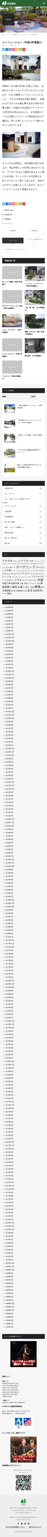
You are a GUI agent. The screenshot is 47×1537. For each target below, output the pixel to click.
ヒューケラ (27, 577)
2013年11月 (9, 1105)
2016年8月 (9, 994)
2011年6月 (9, 1202)
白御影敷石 (20, 591)
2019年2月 (9, 893)
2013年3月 (9, 1132)
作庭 (40, 580)
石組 (25, 591)
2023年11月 (9, 715)
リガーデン (32, 580)
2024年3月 (9, 701)
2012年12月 (9, 1142)
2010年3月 (9, 1253)
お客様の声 (22, 488)
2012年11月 (9, 1145)
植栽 (38, 586)
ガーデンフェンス (16, 571)
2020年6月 (9, 839)
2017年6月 (9, 960)
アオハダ (16, 561)
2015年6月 (9, 1041)
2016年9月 (9, 991)
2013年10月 (9, 1108)
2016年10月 (9, 987)
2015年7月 (9, 1038)
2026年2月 (9, 627)
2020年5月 (9, 843)
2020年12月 (9, 819)
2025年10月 (9, 641)
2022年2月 (9, 775)
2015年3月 (9, 1051)
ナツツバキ (6, 577)
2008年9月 (9, 1313)
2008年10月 (9, 1310)
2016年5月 (9, 1004)
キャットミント (28, 571)
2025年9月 (9, 644)
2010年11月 (9, 1226)
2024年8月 (9, 685)
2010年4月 (9, 1250)
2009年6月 (9, 1283)
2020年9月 (9, 829)
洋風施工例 (12, 45)
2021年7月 (9, 799)
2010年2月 (9, 1256)
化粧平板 (15, 583)
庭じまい (25, 587)
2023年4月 (9, 738)
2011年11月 (9, 1186)
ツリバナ (34, 574)
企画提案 (22, 511)
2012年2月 (9, 1176)
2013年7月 (9, 1118)
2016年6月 (9, 1001)
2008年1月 (9, 1324)
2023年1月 (9, 745)
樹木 (42, 587)
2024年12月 (9, 671)
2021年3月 (9, 812)
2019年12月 (9, 859)
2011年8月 (9, 1196)
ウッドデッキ (9, 563)
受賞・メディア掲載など (22, 527)
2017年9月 (9, 950)
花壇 (35, 591)
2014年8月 (9, 1075)
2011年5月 (9, 1206)
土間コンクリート (30, 583)
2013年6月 (9, 1122)
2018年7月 (9, 917)
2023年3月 (9, 742)
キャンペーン (22, 494)
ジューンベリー (20, 573)
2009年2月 (9, 1297)
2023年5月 (9, 735)
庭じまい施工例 (22, 538)
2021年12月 (9, 782)
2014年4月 (9, 1088)
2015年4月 (9, 1048)
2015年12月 (9, 1021)
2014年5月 (9, 1085)
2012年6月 (9, 1162)
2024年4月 (9, 698)
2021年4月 (9, 809)
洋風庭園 (7, 219)
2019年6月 (9, 880)
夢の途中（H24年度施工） (34, 356)
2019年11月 (9, 863)
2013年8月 (9, 1115)
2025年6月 (9, 654)
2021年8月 (9, 796)
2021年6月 (9, 802)
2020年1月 (9, 856)
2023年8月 (9, 725)
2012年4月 (9, 1169)
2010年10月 (9, 1229)
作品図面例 (22, 517)
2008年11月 (9, 1307)
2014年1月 (9, 1098)
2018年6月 (9, 920)
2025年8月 (9, 648)
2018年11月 (9, 903)
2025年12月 (9, 634)
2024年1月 (9, 708)
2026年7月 (9, 611)
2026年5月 (9, 617)
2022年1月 (9, 779)
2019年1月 (9, 896)
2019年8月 (9, 873)
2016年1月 (9, 1018)
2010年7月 (9, 1239)
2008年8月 (9, 1317)
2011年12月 (9, 1182)
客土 (38, 583)
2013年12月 (9, 1102)
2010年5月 (9, 1246)
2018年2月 (9, 933)
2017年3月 (9, 970)
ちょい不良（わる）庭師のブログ (17, 499)
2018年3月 (9, 930)
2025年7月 (9, 651)
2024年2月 (9, 705)
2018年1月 (9, 937)
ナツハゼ (15, 577)
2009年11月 (9, 1266)
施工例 (22, 543)
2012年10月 (9, 1149)
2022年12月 (9, 748)
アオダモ (7, 560)
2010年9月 (9, 1233)
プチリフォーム (22, 506)
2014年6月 (9, 1081)
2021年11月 (9, 785)
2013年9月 (9, 1112)
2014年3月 (9, 1092)
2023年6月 (9, 732)
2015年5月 (9, 1044)
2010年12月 (9, 1223)
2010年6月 (9, 1243)
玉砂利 (13, 591)
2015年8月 (9, 1034)
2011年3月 (9, 1213)
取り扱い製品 (22, 522)
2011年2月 (9, 1216)
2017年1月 (9, 977)
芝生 (30, 590)
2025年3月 (9, 664)
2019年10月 (9, 866)
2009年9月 (9, 1273)
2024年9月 (9, 681)
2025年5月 (9, 658)
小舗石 (13, 587)
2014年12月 (9, 1061)
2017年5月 (9, 964)
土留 (21, 583)
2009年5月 (9, 1287)
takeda (12, 210)
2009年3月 (9, 1293)
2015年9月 (9, 1031)
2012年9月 (9, 1152)
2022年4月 (9, 772)
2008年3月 (9, 1320)
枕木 (32, 587)
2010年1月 (9, 1260)
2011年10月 (9, 1189)
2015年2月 (9, 1055)
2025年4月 (9, 661)
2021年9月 (9, 792)
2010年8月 (9, 1236)
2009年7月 (9, 1280)
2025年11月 (9, 637)
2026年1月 (9, 631)
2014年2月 (9, 1095)
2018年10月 (9, 907)
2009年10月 (9, 1270)
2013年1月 (9, 1139)
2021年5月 (9, 806)
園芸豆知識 (22, 533)
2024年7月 (9, 688)
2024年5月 (9, 695)
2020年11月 (9, 822)
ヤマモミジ (20, 580)
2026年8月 (9, 607)
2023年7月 (9, 728)
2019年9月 (9, 870)
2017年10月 (9, 947)
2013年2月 (9, 1135)
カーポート (11, 567)
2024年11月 (9, 674)
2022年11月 (9, 752)
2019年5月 (9, 883)
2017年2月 (9, 974)
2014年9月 (9, 1071)
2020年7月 (9, 836)
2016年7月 (9, 997)
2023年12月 (9, 711)
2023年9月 (9, 722)
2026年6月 (9, 614)
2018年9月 (9, 910)
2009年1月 (9, 1300)
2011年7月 (9, 1199)
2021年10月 (9, 789)
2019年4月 (9, 886)
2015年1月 (9, 1058)
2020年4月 (9, 846)
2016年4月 (9, 1007)
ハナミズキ (21, 577)
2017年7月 (9, 957)
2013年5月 (9, 1125)
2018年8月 (9, 913)
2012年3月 (9, 1172)
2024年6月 (9, 691)
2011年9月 (9, 1192)
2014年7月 (9, 1078)
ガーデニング (26, 567)
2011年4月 (9, 1209)
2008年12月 (9, 1303)
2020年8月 (9, 833)
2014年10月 (9, 1068)
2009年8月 (9, 1276)
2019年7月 (9, 876)
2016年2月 (9, 1014)
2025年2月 (9, 668)
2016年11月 (9, 984)
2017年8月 (9, 954)
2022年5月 (9, 769)
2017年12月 (9, 940)
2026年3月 (9, 624)
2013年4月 (9, 1129)
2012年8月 (9, 1155)
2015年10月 (9, 1028)
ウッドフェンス (19, 564)
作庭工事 (6, 583)
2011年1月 (9, 1219)
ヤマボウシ (9, 580)
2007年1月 (9, 1327)
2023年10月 (9, 718)
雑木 (9, 593)
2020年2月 (9, 853)
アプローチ (27, 560)
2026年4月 (9, 621)
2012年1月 (9, 1179)
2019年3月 (9, 890)
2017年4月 (9, 967)
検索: (4, 396)
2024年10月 (9, 678)
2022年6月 (9, 765)
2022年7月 (9, 762)
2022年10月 (9, 755)
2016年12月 (9, 981)
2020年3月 (9, 849)
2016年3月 (9, 1011)
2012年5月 (9, 1166)
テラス (41, 574)
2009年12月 (9, 1263)
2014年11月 (9, 1065)
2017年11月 (9, 944)
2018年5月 (9, 923)
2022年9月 (9, 759)
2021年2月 (9, 816)
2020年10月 (9, 826)
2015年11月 (9, 1024)
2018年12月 (9, 900)
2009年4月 (9, 1290)
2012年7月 (9, 1159)
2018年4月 (9, 927)
